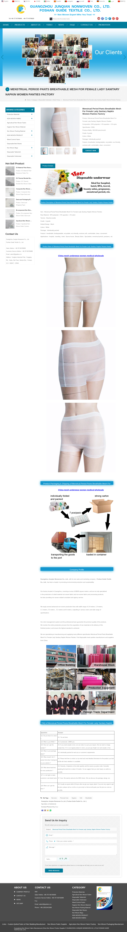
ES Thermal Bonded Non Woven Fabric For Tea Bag (24, 178)
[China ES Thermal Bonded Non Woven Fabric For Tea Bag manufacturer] (10, 181)
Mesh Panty (56, 100)
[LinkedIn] (110, 18)
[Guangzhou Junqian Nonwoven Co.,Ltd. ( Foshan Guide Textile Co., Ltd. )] (21, 9)
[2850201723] (45, 810)
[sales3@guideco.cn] (42, 810)
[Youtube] (99, 18)
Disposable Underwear (45, 100)
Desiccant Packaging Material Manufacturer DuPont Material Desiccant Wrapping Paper (24, 199)
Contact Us (20, 895)
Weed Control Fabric (13, 139)
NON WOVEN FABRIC (14, 118)
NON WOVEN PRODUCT (15, 135)
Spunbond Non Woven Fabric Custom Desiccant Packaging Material (24, 221)
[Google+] (113, 18)
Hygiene (74, 798)
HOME (6, 25)
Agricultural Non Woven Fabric (16, 123)
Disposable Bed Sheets (14, 143)
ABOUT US (35, 25)
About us (20, 887)
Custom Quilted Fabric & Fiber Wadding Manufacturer (26, 924)
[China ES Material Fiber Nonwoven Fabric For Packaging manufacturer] (10, 171)
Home (28, 100)
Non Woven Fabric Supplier (57, 924)
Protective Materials (13, 114)
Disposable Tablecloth (14, 152)
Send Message (53, 870)
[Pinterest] (117, 18)
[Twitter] (106, 18)
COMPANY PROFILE (23, 892)
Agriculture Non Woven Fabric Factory (82, 924)
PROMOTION (104, 25)
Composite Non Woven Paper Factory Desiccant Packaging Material (24, 189)
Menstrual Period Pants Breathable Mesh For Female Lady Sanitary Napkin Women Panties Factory (81, 829)
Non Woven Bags (12, 148)
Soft (81, 798)
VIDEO (49, 25)
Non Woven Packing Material (16, 131)
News (18, 899)
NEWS (61, 25)
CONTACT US (87, 25)
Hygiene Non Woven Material (16, 127)
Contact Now (90, 150)
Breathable (89, 798)
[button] (63, 83)
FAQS (72, 25)
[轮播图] (63, 57)
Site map (19, 903)
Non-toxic (54, 798)
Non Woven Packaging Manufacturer (111, 924)
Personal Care (64, 798)
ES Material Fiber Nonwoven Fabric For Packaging (24, 167)
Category (34, 100)
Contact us (42, 887)
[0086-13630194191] (50, 810)
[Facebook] (102, 18)
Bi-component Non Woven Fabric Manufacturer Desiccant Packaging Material (24, 210)
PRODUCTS (20, 25)
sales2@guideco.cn (45, 904)
